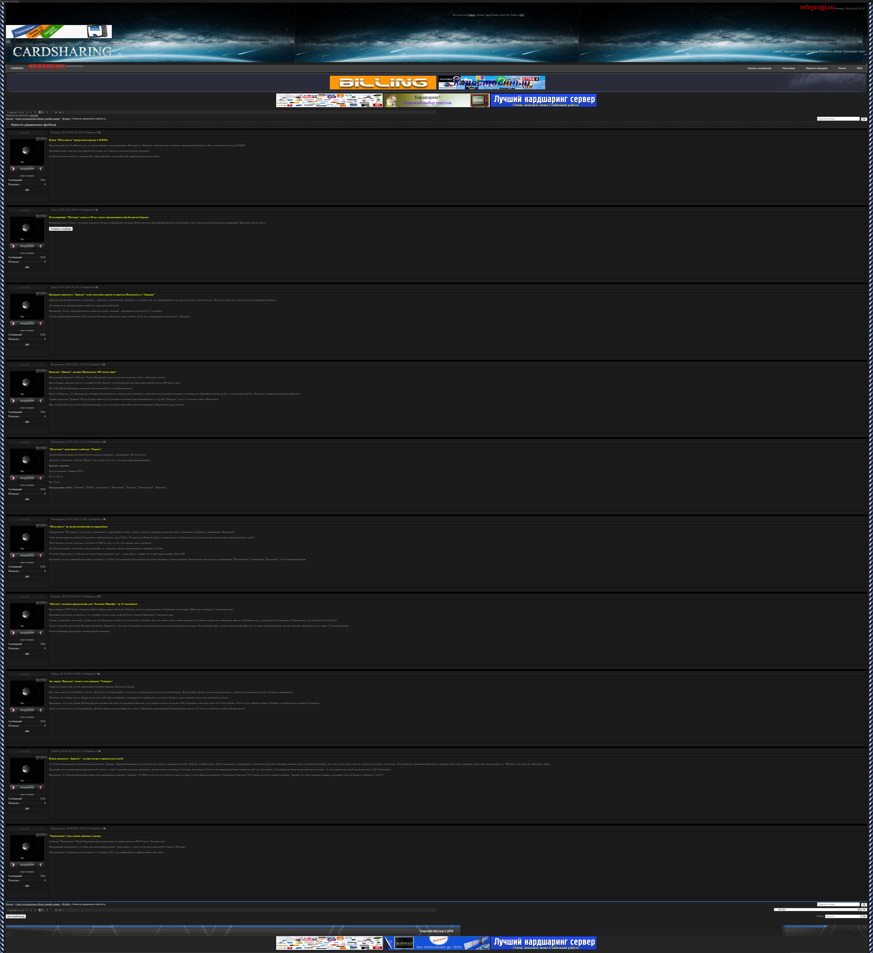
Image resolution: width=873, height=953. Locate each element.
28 (98, 674)
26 (104, 519)
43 (56, 112)
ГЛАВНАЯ (17, 68)
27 (99, 596)
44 (60, 112)
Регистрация (850, 51)
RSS (521, 15)
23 (96, 287)
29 (99, 751)
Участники (788, 68)
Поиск (842, 68)
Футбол (66, 119)
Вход (862, 51)
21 (99, 132)
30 (104, 828)
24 (104, 364)
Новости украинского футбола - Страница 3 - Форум (812, 51)
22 (96, 210)
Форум (9, 119)
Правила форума (817, 68)
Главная (777, 51)
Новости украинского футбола (89, 119)
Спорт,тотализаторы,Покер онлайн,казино (37, 119)
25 (104, 442)
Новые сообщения (759, 68)
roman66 (34, 115)
